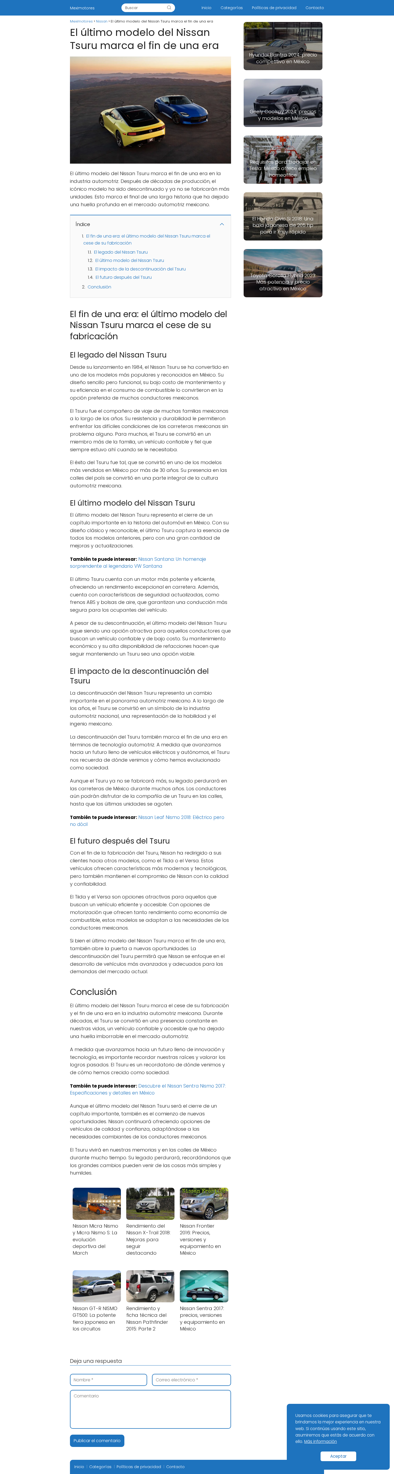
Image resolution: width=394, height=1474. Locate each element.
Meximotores (82, 8)
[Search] (169, 7)
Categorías (232, 7)
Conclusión (99, 287)
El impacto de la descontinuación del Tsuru (140, 269)
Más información (320, 1441)
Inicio (206, 7)
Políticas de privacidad (274, 7)
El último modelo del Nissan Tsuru (129, 260)
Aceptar (338, 1456)
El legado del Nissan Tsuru (121, 252)
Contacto (315, 7)
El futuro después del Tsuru (124, 277)
